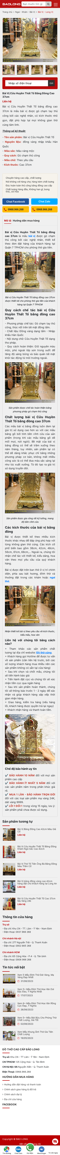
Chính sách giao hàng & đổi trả (20, 1089)
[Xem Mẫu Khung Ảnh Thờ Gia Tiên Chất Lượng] (9, 1035)
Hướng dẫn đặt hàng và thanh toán (22, 1084)
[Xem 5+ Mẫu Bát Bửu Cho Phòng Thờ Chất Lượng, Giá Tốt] (9, 1021)
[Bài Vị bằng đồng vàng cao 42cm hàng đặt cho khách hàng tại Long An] (9, 886)
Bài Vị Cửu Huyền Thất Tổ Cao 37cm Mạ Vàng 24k (36, 899)
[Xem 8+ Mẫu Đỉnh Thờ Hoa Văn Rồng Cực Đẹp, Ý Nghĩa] (9, 1007)
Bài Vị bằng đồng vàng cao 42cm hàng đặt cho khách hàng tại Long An (37, 882)
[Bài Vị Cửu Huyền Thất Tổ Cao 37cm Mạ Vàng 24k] (9, 903)
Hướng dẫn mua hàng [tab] (26, 220)
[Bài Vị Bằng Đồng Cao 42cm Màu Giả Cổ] (9, 834)
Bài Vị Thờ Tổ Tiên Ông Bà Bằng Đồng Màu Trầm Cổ (37, 864)
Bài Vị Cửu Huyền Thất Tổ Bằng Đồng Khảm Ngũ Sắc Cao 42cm (36, 847)
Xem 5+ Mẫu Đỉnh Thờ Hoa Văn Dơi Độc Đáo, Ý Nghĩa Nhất (35, 990)
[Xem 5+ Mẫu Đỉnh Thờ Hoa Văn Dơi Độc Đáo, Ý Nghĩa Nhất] (9, 992)
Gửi (51, 83)
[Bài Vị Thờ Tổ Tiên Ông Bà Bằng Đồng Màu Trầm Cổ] (9, 869)
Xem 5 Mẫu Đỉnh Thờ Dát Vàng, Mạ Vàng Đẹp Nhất (35, 976)
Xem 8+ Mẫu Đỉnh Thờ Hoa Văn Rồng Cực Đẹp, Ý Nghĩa (36, 1004)
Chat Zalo (18, 1153)
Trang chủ (7, 12)
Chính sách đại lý (13, 1094)
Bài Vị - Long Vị (45, 12)
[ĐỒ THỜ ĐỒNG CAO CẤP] (11, 4)
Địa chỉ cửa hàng (13, 1099)
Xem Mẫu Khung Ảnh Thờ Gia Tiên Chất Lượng (35, 1033)
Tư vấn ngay (53, 1153)
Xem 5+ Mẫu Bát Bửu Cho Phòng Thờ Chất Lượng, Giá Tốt (36, 1018)
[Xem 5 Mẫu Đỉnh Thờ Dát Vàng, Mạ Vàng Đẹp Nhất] (9, 978)
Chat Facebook (15, 201)
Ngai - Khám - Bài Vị (25, 12)
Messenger (41, 1153)
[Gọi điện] (30, 1147)
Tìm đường (7, 1153)
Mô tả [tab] (7, 220)
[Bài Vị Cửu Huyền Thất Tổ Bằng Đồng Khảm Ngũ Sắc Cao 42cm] (9, 851)
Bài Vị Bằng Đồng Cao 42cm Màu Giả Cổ (36, 830)
